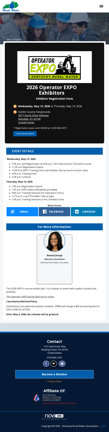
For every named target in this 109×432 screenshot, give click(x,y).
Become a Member (54, 374)
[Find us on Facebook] (46, 364)
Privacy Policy (54, 381)
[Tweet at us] (54, 364)
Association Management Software (54, 419)
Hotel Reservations (25, 133)
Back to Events (14, 39)
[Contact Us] (62, 364)
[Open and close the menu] (63, 6)
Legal (103, 426)
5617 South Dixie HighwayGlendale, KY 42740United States (33, 119)
